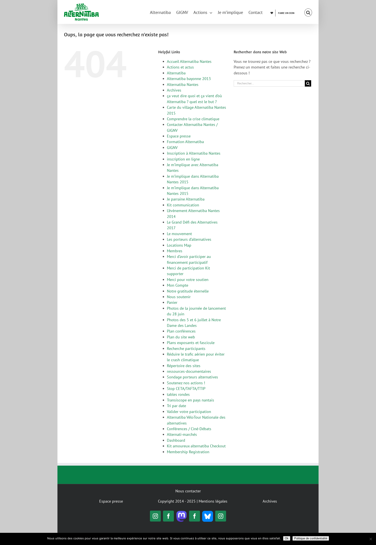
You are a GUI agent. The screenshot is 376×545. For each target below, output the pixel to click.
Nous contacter (188, 490)
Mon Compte (177, 285)
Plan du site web (181, 336)
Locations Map (179, 245)
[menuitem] (163, 12)
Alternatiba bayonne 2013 (189, 78)
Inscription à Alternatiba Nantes (193, 153)
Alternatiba (176, 72)
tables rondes (178, 394)
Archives (174, 90)
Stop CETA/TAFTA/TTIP (186, 388)
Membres (174, 250)
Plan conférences (181, 331)
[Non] (370, 539)
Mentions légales (213, 501)
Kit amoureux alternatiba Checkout (196, 445)
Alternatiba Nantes (182, 84)
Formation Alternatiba (185, 141)
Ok (287, 538)
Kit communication (183, 204)
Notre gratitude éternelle (188, 291)
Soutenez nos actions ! (186, 382)
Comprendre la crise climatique (193, 118)
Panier (172, 302)
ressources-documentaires (189, 371)
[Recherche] (308, 12)
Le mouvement (179, 233)
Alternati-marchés (182, 434)
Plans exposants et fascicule (191, 342)
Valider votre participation (189, 411)
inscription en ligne (183, 159)
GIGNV (172, 147)
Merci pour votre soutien (187, 279)
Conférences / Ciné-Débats (189, 428)
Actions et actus (180, 67)
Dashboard (176, 440)
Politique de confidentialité (310, 538)
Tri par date (176, 405)
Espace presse (179, 136)
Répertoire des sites (183, 365)
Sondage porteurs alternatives (192, 376)
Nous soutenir (179, 296)
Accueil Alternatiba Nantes (189, 61)
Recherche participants (186, 348)
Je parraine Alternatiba (186, 199)
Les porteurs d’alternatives (189, 239)
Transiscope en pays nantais (190, 400)
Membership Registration (188, 451)
